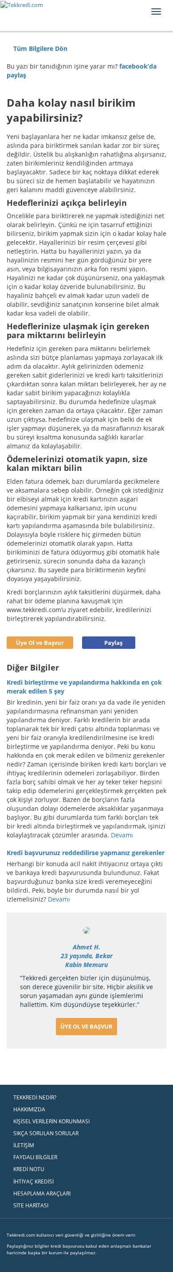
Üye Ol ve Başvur (40, 643)
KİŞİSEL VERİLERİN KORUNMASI (51, 1121)
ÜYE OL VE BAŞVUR (86, 1026)
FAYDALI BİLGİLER (35, 1157)
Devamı (123, 835)
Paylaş (113, 643)
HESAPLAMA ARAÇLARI (42, 1193)
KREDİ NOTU (28, 1169)
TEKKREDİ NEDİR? (34, 1097)
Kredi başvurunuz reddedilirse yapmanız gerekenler (86, 852)
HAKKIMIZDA (29, 1109)
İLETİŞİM (23, 1145)
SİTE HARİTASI (30, 1205)
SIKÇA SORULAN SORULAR (46, 1133)
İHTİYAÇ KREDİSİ (33, 1181)
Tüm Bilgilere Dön (39, 48)
